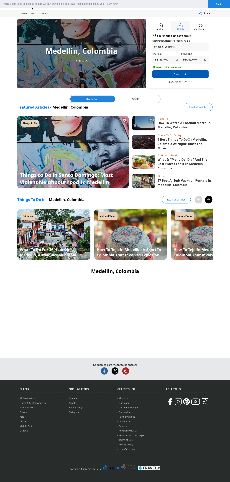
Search (178, 74)
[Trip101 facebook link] (170, 402)
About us (123, 398)
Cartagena (74, 412)
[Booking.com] (187, 82)
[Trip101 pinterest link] (186, 402)
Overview (91, 99)
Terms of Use (126, 439)
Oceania (24, 430)
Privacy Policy (126, 444)
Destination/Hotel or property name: (171, 40)
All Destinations (28, 398)
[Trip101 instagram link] (178, 402)
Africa (23, 421)
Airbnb (162, 176)
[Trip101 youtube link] (196, 402)
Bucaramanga (76, 407)
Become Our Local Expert (132, 435)
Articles (136, 99)
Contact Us (124, 421)
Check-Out (186, 53)
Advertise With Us (128, 430)
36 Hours (28, 216)
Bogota (72, 402)
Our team (124, 402)
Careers (123, 426)
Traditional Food (167, 155)
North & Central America (33, 402)
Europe (23, 412)
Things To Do (30, 123)
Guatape (73, 398)
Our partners (126, 412)
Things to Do (80, 60)
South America (27, 407)
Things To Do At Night (170, 135)
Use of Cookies (127, 449)
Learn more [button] (112, 4)
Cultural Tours (107, 216)
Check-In (157, 53)
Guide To (163, 119)
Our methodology (128, 407)
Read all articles (198, 107)
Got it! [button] (219, 4)
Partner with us (127, 416)
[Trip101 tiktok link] (205, 402)
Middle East (26, 426)
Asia (22, 416)
